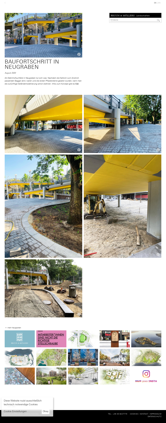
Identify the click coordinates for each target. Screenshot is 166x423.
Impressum (155, 414)
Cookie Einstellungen (15, 411)
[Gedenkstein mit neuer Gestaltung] (115, 338)
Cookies (134, 414)
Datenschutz (154, 416)
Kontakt (144, 414)
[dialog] (27, 407)
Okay (46, 411)
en (159, 3)
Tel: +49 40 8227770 (118, 414)
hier (77, 84)
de (155, 3)
